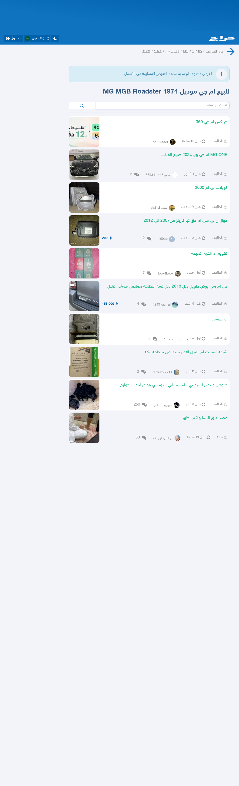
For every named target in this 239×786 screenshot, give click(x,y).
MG (185, 51)
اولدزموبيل (172, 51)
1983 (146, 51)
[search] (82, 105)
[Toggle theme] (55, 38)
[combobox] (163, 105)
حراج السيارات (214, 51)
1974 (158, 51)
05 (200, 51)
